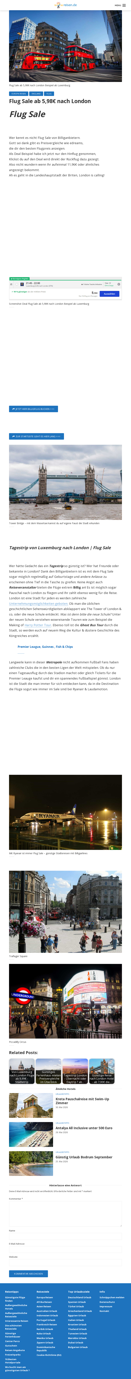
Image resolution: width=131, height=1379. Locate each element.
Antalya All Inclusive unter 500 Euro (84, 1128)
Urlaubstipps (62, 1094)
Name (12, 1230)
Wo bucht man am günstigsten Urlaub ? (17, 1369)
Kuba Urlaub (44, 1333)
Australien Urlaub (47, 1311)
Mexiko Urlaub (45, 1338)
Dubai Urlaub (75, 1342)
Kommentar (16, 1198)
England (36, 93)
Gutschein (11, 1345)
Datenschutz (107, 1302)
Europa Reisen (19, 93)
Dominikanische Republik (46, 1349)
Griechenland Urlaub (80, 1311)
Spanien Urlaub (77, 1302)
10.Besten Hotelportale (12, 1361)
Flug (49, 93)
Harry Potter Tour (38, 625)
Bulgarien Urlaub (78, 1347)
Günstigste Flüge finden (15, 1299)
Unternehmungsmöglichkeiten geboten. (38, 603)
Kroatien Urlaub (77, 1324)
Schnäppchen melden (112, 1297)
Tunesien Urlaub (77, 1333)
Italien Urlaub (76, 1320)
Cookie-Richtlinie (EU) (49, 1355)
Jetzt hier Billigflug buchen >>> (35, 408)
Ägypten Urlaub (77, 1315)
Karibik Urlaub (45, 1329)
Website (13, 1256)
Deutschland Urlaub (79, 1297)
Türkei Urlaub (76, 1306)
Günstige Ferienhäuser (12, 1335)
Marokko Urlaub (77, 1338)
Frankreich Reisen (47, 1324)
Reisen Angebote (15, 1350)
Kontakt (104, 1311)
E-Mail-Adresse (17, 1243)
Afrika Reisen (44, 1302)
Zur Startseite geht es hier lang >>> (38, 436)
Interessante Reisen (16, 1320)
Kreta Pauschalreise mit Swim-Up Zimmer (82, 1101)
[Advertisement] (65, 224)
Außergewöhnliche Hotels (16, 1307)
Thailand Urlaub (77, 1329)
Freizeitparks (12, 1354)
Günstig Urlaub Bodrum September (84, 1157)
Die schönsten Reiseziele (13, 1327)
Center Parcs (12, 1341)
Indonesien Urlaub (47, 1315)
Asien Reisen (44, 1306)
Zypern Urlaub (45, 1342)
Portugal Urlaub (46, 1320)
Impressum (106, 1306)
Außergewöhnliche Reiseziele (16, 1315)
